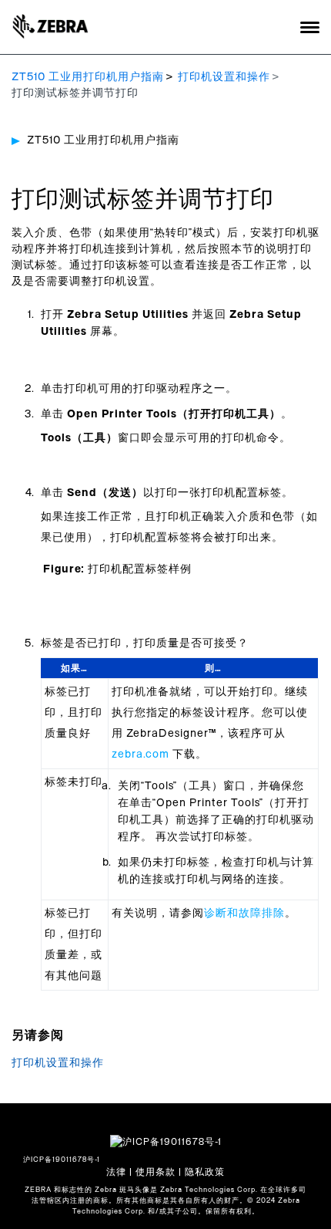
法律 (116, 1172)
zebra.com (140, 754)
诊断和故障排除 (244, 913)
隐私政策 (205, 1172)
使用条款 (155, 1172)
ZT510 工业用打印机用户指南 (88, 77)
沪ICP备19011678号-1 (61, 1159)
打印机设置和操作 (224, 77)
